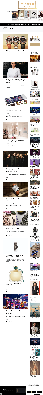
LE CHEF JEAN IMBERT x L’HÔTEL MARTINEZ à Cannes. (35, 319)
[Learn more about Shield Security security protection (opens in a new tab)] (1, 394)
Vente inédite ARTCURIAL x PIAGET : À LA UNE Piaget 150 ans (35, 357)
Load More (15, 324)
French (36, 394)
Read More (7, 58)
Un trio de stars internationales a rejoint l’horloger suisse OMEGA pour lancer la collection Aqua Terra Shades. (35, 220)
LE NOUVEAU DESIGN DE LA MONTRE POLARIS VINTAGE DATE (35, 237)
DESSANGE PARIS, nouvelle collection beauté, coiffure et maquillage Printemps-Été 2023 (34, 378)
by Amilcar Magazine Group (8, 11)
